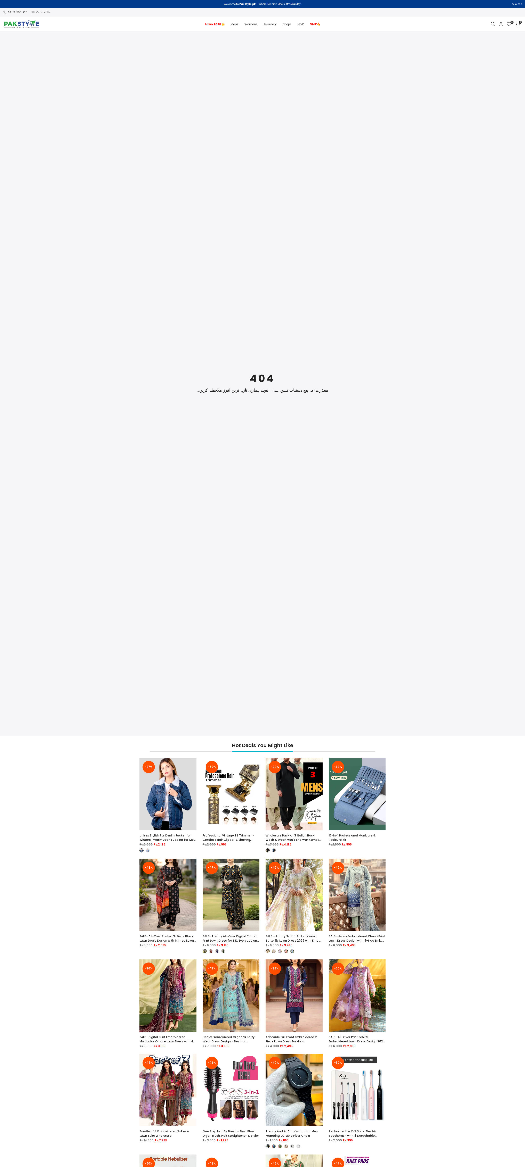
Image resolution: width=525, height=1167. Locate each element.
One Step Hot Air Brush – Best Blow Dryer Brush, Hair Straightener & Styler (231, 1133)
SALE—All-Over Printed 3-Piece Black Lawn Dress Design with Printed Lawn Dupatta (166, 938)
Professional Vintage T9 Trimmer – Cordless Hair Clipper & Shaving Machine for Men (228, 837)
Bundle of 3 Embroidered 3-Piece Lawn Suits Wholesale (164, 1133)
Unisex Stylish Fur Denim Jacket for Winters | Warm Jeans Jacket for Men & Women (167, 837)
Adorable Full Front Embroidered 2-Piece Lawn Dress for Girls (292, 1039)
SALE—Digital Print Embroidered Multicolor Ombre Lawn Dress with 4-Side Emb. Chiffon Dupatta (167, 1039)
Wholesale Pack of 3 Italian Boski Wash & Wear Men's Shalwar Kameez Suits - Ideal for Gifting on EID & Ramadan (293, 837)
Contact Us (43, 12)
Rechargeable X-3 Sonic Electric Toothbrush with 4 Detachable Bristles (353, 1133)
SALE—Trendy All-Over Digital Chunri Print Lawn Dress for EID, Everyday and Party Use (231, 938)
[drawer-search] (493, 24)
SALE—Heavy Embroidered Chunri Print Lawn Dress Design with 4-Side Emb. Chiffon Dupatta (357, 938)
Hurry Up (296, 4)
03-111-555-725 (17, 12)
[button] (193, 764)
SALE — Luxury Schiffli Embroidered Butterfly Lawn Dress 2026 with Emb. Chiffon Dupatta (292, 938)
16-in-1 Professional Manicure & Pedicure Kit (352, 837)
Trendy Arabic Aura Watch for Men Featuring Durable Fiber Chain (292, 1133)
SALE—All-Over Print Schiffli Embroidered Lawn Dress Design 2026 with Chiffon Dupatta (357, 1039)
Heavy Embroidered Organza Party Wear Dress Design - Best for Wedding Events (229, 1039)
